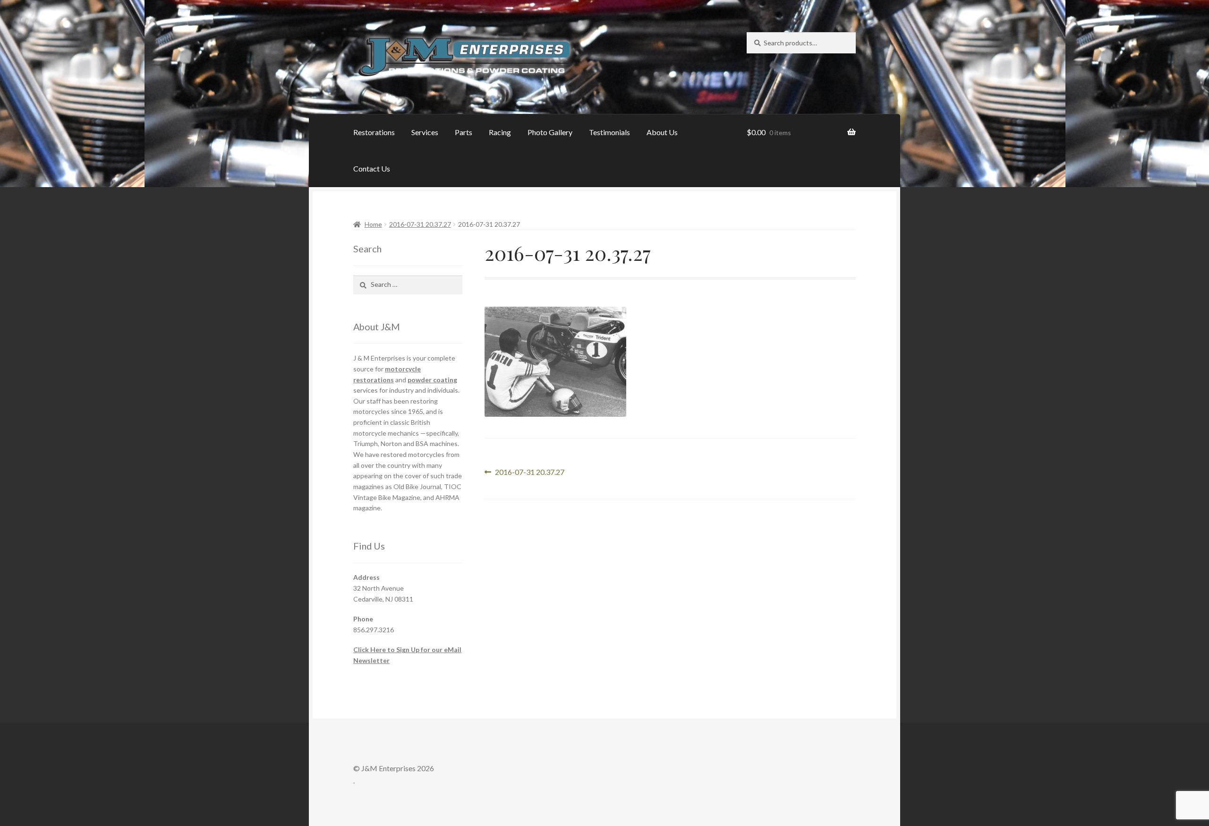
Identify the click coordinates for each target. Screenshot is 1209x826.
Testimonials (609, 132)
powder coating (432, 380)
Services (424, 132)
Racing (500, 132)
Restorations (374, 132)
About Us (662, 132)
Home (373, 224)
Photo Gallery (550, 132)
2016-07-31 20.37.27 (420, 224)
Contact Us (371, 168)
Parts (463, 132)
